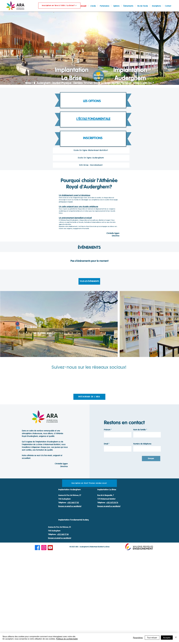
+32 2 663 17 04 (63, 534)
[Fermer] (175, 637)
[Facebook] (37, 547)
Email (106, 444)
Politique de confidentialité (67, 638)
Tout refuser (152, 637)
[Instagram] (43, 547)
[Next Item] (174, 324)
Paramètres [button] (138, 637)
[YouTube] (50, 547)
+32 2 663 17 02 (73, 502)
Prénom (107, 430)
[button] (59, 6)
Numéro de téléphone (142, 444)
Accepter (166, 637)
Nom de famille (139, 430)
